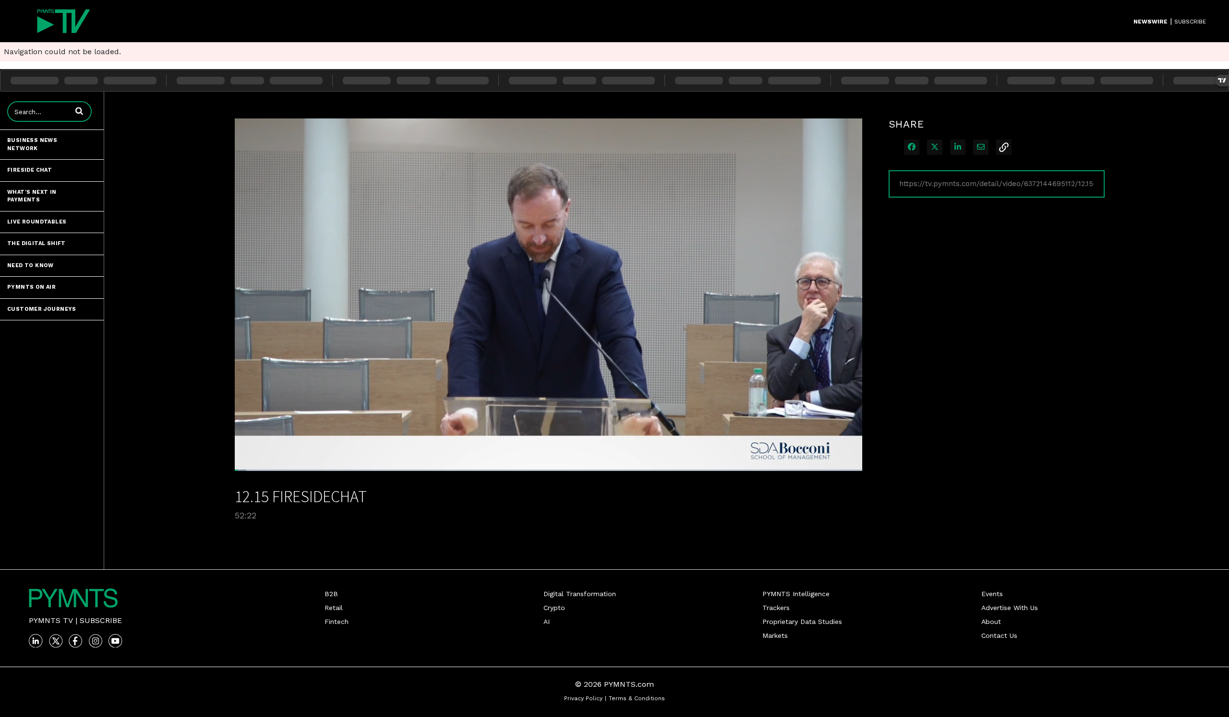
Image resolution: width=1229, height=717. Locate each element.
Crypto (554, 607)
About (991, 621)
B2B (331, 594)
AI (546, 621)
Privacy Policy (583, 698)
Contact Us (999, 635)
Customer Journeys (41, 309)
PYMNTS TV (51, 620)
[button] (79, 110)
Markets (775, 635)
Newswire (1150, 21)
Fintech (337, 621)
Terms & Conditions (637, 698)
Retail (334, 607)
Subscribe (101, 620)
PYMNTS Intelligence (796, 594)
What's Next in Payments (32, 196)
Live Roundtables (36, 222)
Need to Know (30, 265)
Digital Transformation (579, 594)
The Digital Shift (36, 243)
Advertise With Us (1009, 607)
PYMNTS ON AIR (31, 287)
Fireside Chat (29, 170)
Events (992, 594)
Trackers (776, 607)
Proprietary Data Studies (802, 621)
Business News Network (32, 144)
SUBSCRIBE (1190, 21)
